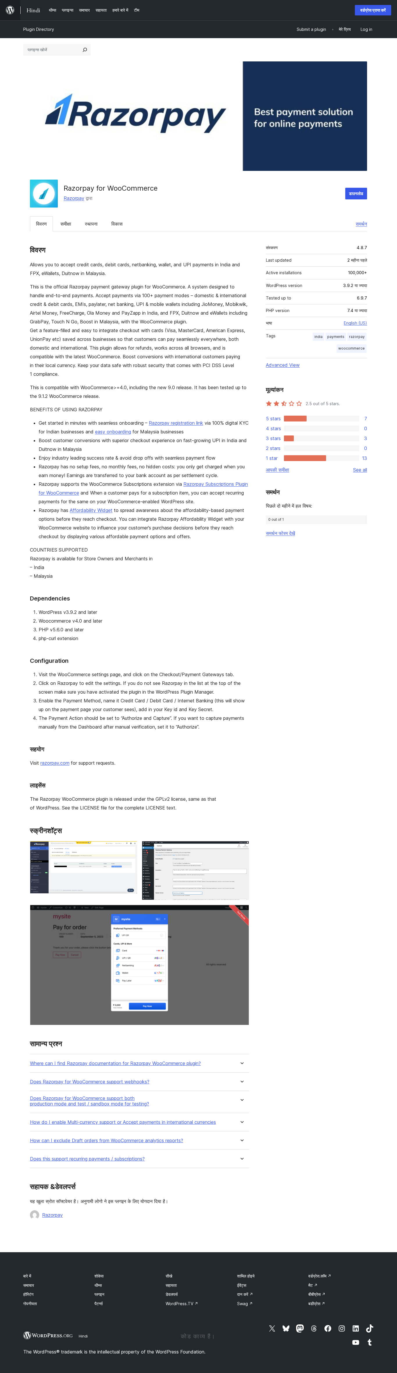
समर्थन (361, 224)
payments (335, 336)
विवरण (41, 224)
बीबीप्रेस (317, 1294)
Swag (245, 1303)
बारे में (27, 1275)
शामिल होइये (246, 1275)
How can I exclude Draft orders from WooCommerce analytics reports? (106, 1140)
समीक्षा (65, 224)
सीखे (169, 1275)
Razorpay (74, 198)
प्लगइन (99, 1294)
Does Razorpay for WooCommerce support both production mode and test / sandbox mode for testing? (89, 1101)
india (318, 336)
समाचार (28, 1285)
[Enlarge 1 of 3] (129, 849)
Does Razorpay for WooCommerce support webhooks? (89, 1082)
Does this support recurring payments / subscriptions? (87, 1159)
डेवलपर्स (172, 1294)
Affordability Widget (91, 510)
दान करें (245, 1294)
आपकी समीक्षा (277, 470)
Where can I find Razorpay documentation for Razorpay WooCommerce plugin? (115, 1063)
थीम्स (98, 1285)
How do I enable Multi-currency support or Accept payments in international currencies (123, 1122)
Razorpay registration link (176, 423)
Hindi (83, 1336)
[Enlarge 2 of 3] (241, 849)
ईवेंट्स (241, 1285)
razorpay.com (54, 763)
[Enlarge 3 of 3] (241, 912)
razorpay (357, 336)
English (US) (355, 322)
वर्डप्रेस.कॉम (319, 1275)
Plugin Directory (38, 29)
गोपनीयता (30, 1303)
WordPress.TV (182, 1303)
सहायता (171, 1285)
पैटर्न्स (98, 1303)
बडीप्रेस (316, 1303)
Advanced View (283, 365)
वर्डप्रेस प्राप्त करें (373, 10)
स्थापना (91, 224)
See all (360, 470)
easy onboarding (113, 432)
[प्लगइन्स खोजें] (85, 50)
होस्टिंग (28, 1294)
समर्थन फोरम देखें (280, 533)
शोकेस (98, 1275)
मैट (313, 1285)
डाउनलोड (356, 193)
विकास (117, 224)
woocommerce (351, 348)
